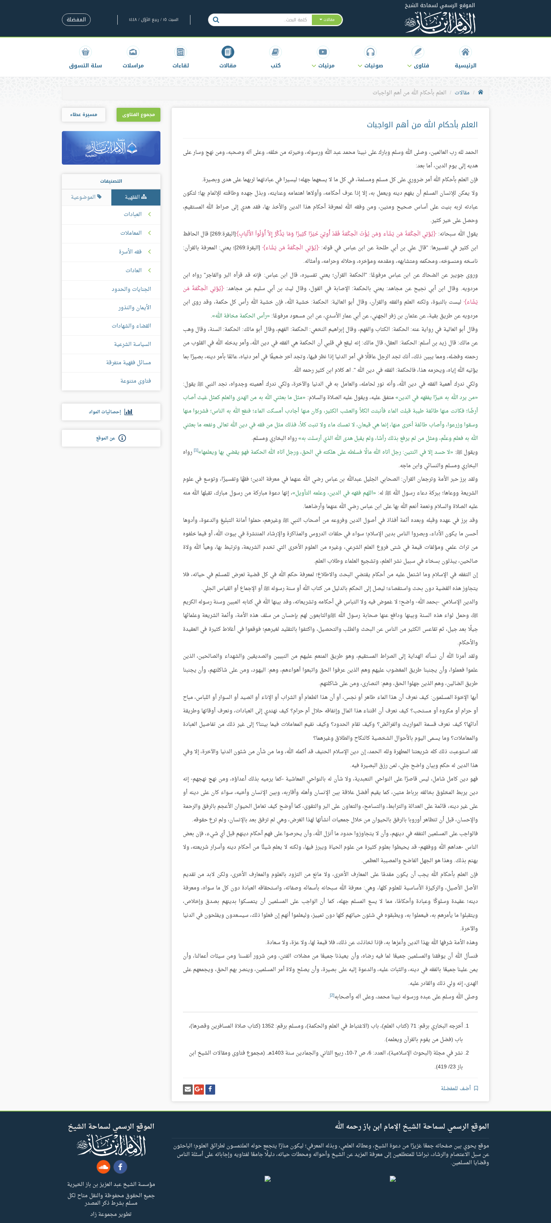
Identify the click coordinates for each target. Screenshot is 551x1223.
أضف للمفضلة (456, 1089)
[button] (418, 57)
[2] (332, 995)
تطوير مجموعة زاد (111, 1214)
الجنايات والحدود (131, 290)
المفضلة (76, 20)
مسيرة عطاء (83, 114)
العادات (134, 271)
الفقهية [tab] (133, 197)
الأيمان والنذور (134, 308)
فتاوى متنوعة (135, 381)
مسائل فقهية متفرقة (128, 363)
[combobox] (267, 19)
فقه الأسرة (130, 252)
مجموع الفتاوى (138, 114)
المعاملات (131, 233)
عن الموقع (107, 438)
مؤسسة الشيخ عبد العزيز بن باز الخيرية (111, 1184)
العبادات (133, 215)
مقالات (462, 93)
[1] (196, 450)
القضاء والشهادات (131, 326)
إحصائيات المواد (106, 412)
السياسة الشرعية (132, 345)
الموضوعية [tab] (84, 197)
